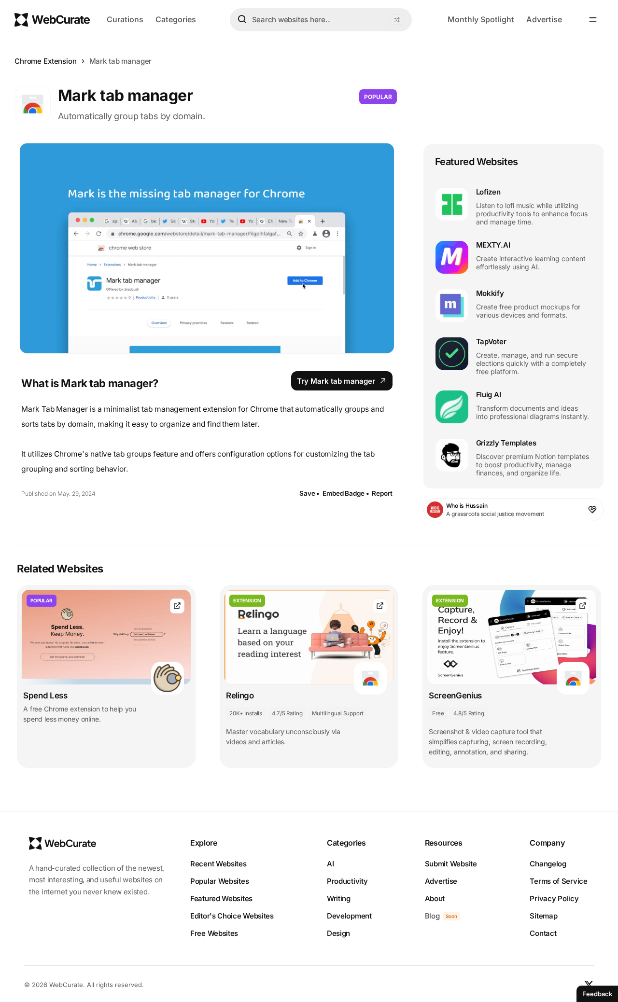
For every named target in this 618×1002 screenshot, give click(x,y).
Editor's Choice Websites (232, 915)
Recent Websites (218, 863)
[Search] (242, 19)
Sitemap (543, 915)
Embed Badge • (346, 493)
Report (382, 493)
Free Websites (214, 933)
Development (349, 915)
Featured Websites (221, 898)
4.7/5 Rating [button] (287, 713)
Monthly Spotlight (481, 19)
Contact (543, 933)
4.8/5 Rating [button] (468, 713)
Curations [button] (125, 19)
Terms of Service (558, 881)
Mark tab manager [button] (120, 61)
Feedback (597, 994)
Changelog (548, 863)
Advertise (544, 19)
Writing (339, 898)
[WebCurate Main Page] (52, 20)
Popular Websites (219, 881)
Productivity (347, 881)
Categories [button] (175, 19)
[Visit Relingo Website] (380, 606)
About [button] (435, 898)
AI (330, 863)
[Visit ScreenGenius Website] (583, 606)
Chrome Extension (45, 61)
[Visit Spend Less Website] (177, 606)
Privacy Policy (554, 898)
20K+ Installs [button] (245, 713)
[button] (397, 20)
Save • (309, 493)
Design (338, 933)
